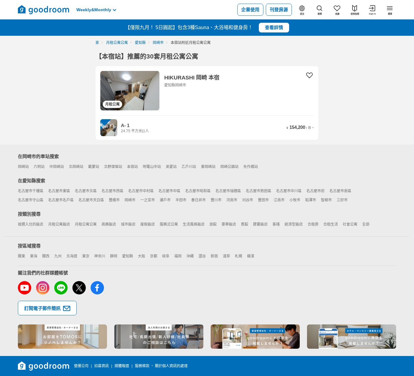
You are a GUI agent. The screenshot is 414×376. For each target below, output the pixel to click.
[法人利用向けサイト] (158, 336)
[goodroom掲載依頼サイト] (255, 336)
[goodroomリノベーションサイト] (62, 336)
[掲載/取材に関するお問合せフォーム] (351, 336)
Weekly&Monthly (93, 9)
